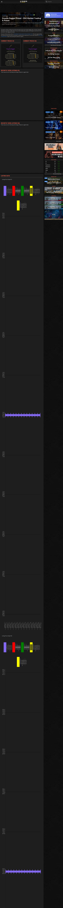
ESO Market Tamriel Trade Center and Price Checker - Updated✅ (21, 14)
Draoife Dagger (10, 49)
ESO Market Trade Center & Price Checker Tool (23, 34)
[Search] (53, 1)
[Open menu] (1, 1)
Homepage (4, 14)
